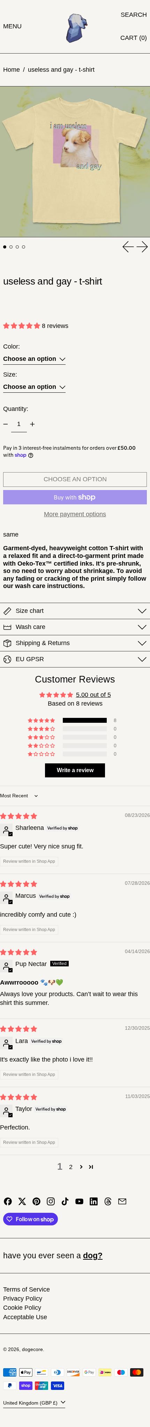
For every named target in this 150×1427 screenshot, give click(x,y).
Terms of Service (26, 1289)
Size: (10, 374)
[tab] (4, 247)
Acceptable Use (25, 1317)
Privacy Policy (22, 1298)
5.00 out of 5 (93, 694)
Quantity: (15, 408)
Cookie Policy (22, 1307)
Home (11, 69)
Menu (12, 26)
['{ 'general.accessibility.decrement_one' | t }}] (5, 424)
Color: (11, 346)
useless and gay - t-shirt (61, 69)
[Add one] (32, 424)
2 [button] (71, 1166)
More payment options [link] (75, 514)
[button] (134, 15)
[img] (18, 816)
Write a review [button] (75, 770)
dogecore (32, 1349)
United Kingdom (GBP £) (31, 1403)
